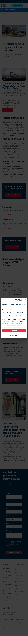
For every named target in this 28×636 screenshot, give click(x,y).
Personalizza (13, 335)
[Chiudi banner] (25, 299)
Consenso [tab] (4, 304)
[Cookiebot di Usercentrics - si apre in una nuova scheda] (16, 300)
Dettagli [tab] (12, 304)
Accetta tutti (14, 330)
